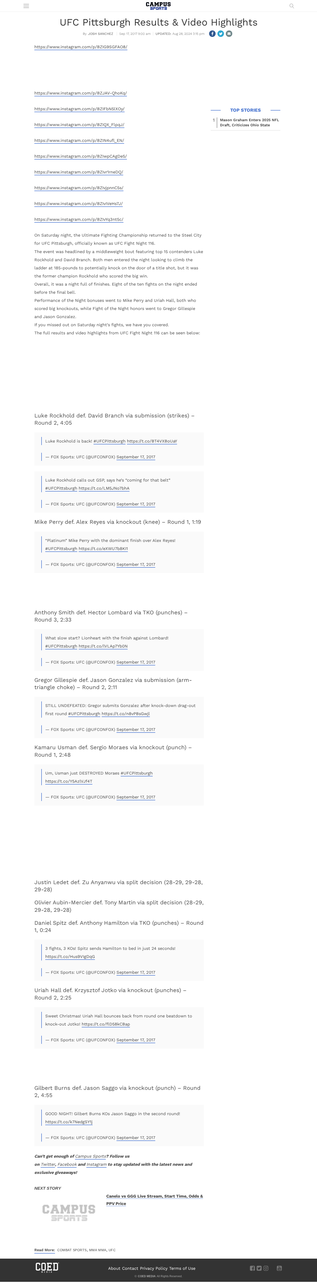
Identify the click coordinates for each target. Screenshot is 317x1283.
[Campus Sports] (158, 5)
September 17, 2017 (135, 456)
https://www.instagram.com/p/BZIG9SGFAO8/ (80, 46)
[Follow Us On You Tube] (279, 1268)
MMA (93, 1250)
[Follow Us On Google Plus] (272, 1268)
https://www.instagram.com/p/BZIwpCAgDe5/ (80, 156)
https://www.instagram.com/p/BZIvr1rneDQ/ (78, 171)
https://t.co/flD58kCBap (106, 1024)
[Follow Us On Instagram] (266, 1268)
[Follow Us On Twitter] (259, 1268)
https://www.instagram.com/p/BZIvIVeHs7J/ (78, 203)
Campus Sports (90, 1156)
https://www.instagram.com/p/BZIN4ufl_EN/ (79, 140)
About (114, 1268)
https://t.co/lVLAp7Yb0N (103, 646)
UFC (112, 1250)
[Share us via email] (229, 33)
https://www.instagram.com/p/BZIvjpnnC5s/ (78, 187)
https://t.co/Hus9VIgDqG (70, 956)
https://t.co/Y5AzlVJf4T (68, 781)
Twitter (48, 1164)
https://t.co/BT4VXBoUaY (152, 441)
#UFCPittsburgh (110, 441)
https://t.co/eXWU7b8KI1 (103, 548)
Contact (130, 1268)
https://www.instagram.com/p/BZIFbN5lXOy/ (79, 108)
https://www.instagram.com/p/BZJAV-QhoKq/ (80, 93)
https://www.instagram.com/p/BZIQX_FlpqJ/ (79, 124)
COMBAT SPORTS (72, 1250)
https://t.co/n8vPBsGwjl (126, 713)
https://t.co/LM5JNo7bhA (104, 488)
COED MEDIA (147, 1276)
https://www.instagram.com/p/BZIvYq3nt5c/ (78, 219)
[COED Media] (47, 1272)
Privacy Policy (154, 1268)
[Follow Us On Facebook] (252, 1268)
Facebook (67, 1164)
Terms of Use (182, 1268)
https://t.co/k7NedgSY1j (69, 1121)
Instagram (96, 1164)
